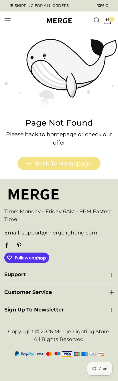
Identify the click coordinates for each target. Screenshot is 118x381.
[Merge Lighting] (59, 20)
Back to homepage (63, 163)
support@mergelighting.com (50, 233)
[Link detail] (6, 245)
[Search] (97, 20)
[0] (108, 21)
